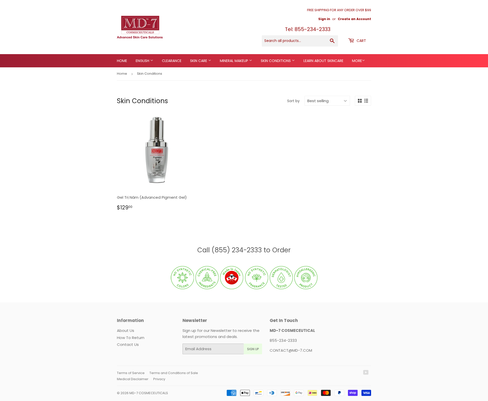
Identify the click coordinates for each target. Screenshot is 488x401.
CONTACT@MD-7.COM (291, 350)
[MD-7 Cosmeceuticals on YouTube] (366, 373)
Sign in (324, 19)
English (143, 60)
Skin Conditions (276, 60)
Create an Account (354, 19)
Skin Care (199, 60)
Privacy (159, 379)
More (357, 60)
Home (122, 60)
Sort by (293, 100)
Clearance (171, 60)
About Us (125, 330)
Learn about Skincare (323, 60)
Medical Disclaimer (132, 379)
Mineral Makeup (234, 60)
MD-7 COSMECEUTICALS (148, 393)
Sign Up (253, 349)
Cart (361, 40)
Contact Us (128, 344)
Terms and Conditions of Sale (173, 373)
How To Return (130, 337)
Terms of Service (131, 373)
